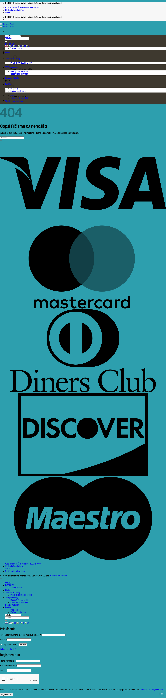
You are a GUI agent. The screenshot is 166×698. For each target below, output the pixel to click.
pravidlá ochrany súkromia (152, 690)
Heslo (3, 640)
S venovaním (16, 48)
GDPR (7, 13)
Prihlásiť (23, 645)
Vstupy (8, 38)
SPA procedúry (11, 67)
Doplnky (14, 610)
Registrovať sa (6, 695)
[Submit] (6, 41)
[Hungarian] (20, 46)
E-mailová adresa (8, 666)
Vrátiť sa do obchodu (14, 101)
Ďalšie (8, 608)
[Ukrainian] (28, 46)
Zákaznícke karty (12, 593)
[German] (15, 46)
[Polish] (24, 46)
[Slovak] (7, 46)
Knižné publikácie (18, 91)
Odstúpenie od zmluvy (15, 571)
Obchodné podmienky (14, 10)
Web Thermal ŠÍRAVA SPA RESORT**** (23, 8)
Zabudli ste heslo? (8, 649)
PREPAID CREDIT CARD (21, 63)
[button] (7, 31)
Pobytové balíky (12, 78)
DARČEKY (9, 44)
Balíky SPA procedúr (19, 72)
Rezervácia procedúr (19, 74)
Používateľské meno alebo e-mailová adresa (20, 635)
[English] (11, 46)
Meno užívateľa (7, 661)
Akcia (7, 53)
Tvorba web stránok (58, 576)
